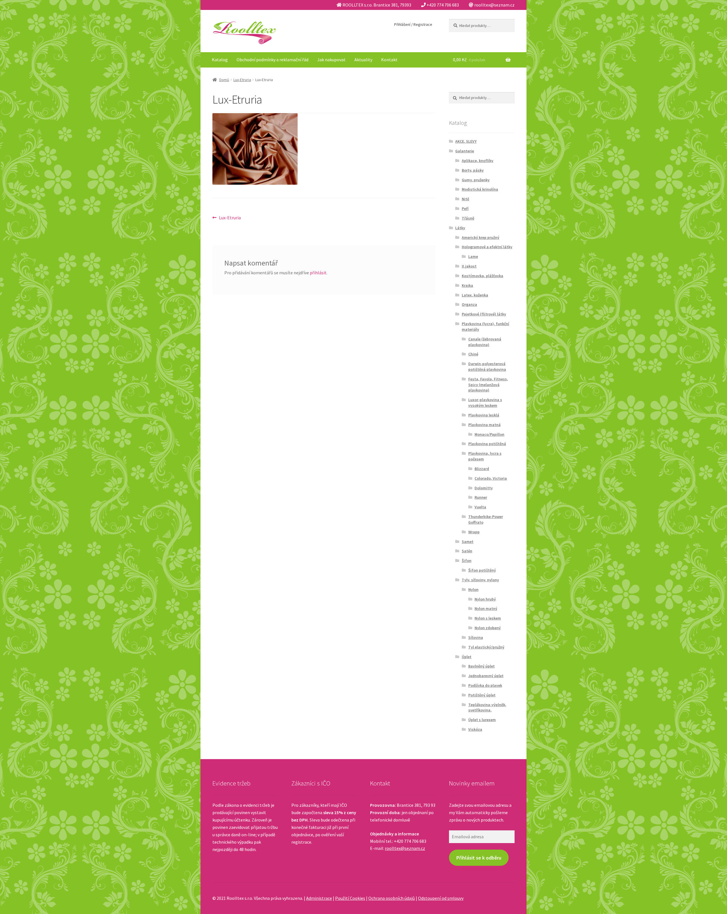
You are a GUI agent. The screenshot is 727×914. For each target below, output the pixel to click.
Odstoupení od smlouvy (440, 898)
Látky (460, 227)
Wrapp (474, 531)
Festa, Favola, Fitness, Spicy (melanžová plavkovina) (488, 384)
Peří (465, 208)
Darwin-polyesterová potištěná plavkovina (487, 366)
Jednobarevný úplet (486, 675)
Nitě (465, 198)
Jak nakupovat (331, 59)
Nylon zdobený (488, 627)
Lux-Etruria (242, 79)
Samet (467, 541)
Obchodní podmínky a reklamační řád (272, 59)
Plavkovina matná (484, 424)
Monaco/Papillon (489, 434)
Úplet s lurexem (482, 719)
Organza (469, 304)
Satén (467, 550)
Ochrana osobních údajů (391, 898)
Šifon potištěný (482, 570)
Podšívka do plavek (485, 685)
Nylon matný (486, 608)
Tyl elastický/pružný (486, 647)
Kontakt (389, 59)
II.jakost (469, 266)
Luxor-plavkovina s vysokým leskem (485, 402)
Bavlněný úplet (481, 666)
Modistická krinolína (480, 189)
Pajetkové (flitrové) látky (484, 314)
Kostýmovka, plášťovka (482, 275)
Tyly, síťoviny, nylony (480, 579)
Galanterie (464, 150)
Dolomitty (484, 487)
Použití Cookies (350, 898)
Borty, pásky (473, 170)
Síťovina (475, 637)
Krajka (467, 285)
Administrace (319, 898)
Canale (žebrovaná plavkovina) (484, 341)
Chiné (473, 354)
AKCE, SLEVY (466, 141)
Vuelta (480, 506)
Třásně (468, 218)
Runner (481, 497)
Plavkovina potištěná (487, 443)
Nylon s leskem (488, 618)
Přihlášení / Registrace (413, 24)
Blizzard (482, 468)
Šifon (466, 560)
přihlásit (318, 272)
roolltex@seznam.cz (405, 848)
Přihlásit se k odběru (478, 857)
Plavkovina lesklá (483, 415)
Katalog (220, 59)
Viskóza (475, 729)
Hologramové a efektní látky (487, 246)
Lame (473, 256)
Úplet (466, 656)
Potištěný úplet (482, 695)
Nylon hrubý (485, 599)
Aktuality (363, 59)
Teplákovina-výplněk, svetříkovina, (487, 707)
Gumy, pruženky (476, 179)
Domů (224, 79)
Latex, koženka (475, 295)
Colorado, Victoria (491, 478)
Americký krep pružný (480, 237)
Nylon (473, 589)
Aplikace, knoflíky (477, 160)
